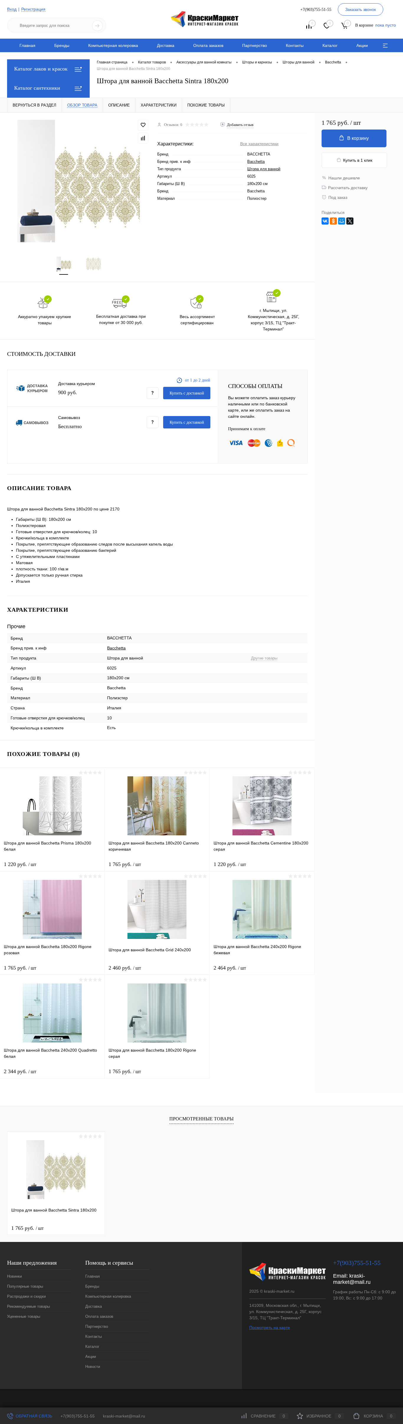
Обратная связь (33, 1416)
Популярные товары (25, 1286)
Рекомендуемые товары (28, 1306)
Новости (92, 1366)
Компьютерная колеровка (113, 45)
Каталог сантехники (37, 88)
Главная (27, 45)
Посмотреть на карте (269, 1327)
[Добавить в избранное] (143, 125)
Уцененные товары (23, 1316)
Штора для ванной (263, 169)
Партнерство (254, 45)
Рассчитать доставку (348, 187)
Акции (362, 45)
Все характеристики (259, 143)
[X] (349, 221)
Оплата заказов (208, 45)
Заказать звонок (360, 9)
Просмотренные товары (201, 1118)
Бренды (61, 45)
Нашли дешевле (344, 178)
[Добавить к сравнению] (143, 138)
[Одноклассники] (333, 221)
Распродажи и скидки (26, 1296)
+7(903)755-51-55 (77, 1416)
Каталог (330, 45)
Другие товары (264, 658)
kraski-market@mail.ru (352, 1279)
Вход (12, 9)
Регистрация (33, 9)
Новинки (14, 1276)
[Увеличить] (79, 181)
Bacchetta (256, 161)
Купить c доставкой (187, 393)
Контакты (295, 45)
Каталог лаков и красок (41, 69)
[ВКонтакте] (325, 221)
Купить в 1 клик (357, 160)
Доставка (165, 45)
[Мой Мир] (341, 221)
